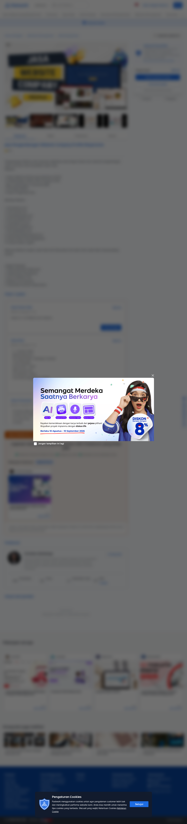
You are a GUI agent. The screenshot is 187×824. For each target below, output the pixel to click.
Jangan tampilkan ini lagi (51, 443)
